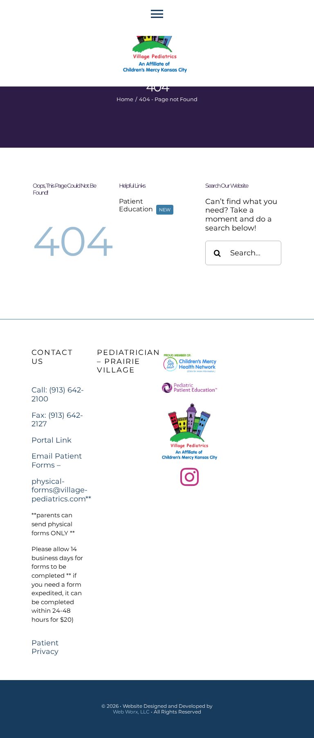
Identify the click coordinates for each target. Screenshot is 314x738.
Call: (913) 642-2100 (57, 394)
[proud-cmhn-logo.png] (189, 356)
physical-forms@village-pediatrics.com (59, 490)
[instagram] (189, 477)
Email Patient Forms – (56, 461)
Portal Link (51, 440)
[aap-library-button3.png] (189, 386)
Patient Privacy (44, 647)
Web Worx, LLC (131, 712)
